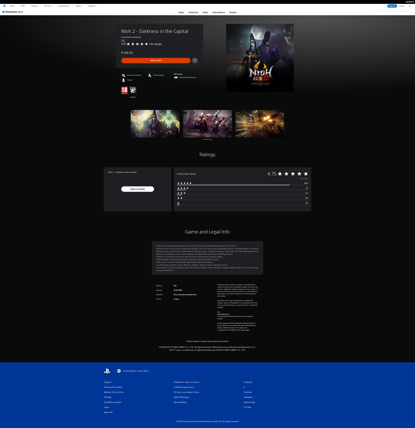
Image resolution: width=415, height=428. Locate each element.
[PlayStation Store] (13, 12)
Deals (205, 12)
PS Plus (47, 6)
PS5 (22, 6)
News (78, 6)
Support (91, 6)
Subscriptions (218, 12)
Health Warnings (223, 314)
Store (12, 6)
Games (34, 6)
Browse (232, 12)
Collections (193, 12)
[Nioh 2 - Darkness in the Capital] (155, 124)
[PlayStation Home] (4, 6)
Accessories (63, 6)
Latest (181, 12)
